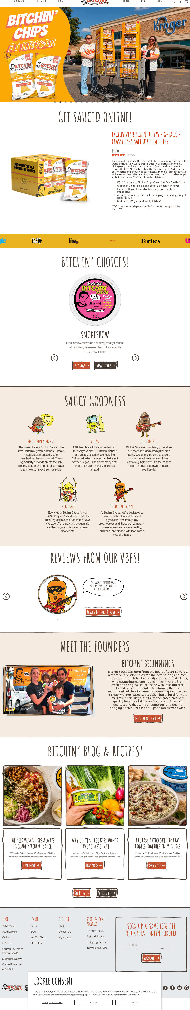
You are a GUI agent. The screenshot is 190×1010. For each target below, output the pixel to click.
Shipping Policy (96, 942)
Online (6, 937)
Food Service (9, 932)
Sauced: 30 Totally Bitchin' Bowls (12, 951)
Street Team (37, 943)
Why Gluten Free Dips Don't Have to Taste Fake (95, 843)
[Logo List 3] (140, 241)
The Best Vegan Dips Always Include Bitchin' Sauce (32, 843)
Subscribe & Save (12, 959)
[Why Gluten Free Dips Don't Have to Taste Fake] (95, 795)
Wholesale (8, 926)
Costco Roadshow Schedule (12, 967)
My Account (65, 937)
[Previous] (7, 55)
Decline (134, 1002)
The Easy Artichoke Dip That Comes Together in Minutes (157, 843)
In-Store (6, 943)
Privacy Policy (134, 994)
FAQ (61, 926)
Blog (33, 932)
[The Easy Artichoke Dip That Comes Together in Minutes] (157, 795)
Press (33, 926)
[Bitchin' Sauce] (20, 985)
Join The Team (38, 937)
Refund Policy (95, 936)
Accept (93, 1002)
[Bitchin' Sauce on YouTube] (179, 987)
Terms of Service (97, 948)
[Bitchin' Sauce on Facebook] (172, 987)
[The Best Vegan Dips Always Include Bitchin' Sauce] (32, 795)
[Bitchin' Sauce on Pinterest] (186, 987)
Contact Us (65, 932)
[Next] (182, 55)
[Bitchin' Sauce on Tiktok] (165, 988)
